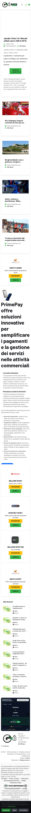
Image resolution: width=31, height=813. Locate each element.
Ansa (15, 611)
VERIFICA (15, 280)
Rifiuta (14, 810)
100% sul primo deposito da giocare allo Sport (15, 516)
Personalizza (23, 810)
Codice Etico (24, 778)
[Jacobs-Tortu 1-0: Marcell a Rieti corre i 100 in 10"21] (15, 17)
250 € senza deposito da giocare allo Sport (15, 583)
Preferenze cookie (15, 782)
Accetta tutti (6, 810)
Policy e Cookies (14, 778)
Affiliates (22, 744)
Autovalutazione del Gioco (12, 780)
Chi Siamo (4, 778)
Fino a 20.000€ (15, 550)
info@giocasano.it (24, 760)
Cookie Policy (12, 806)
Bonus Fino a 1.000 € (15, 483)
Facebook (6, 746)
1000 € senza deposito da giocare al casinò (15, 271)
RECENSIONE (15, 276)
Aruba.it (27, 758)
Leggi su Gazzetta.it (16, 71)
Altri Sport (22, 46)
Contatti (23, 780)
